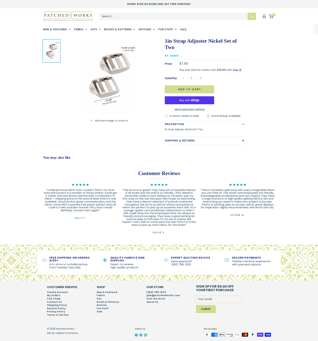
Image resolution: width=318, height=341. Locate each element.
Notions (145, 29)
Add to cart (189, 89)
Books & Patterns (118, 29)
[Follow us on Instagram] (140, 335)
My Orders (53, 295)
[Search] (252, 16)
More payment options (190, 109)
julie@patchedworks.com (163, 295)
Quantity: (171, 78)
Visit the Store (155, 298)
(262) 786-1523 (156, 292)
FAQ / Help (54, 298)
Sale (183, 29)
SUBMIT (206, 309)
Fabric (79, 29)
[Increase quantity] (200, 78)
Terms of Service (58, 315)
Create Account (57, 292)
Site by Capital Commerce (62, 333)
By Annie (172, 56)
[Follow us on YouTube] (145, 335)
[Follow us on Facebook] (136, 335)
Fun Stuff (165, 29)
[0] (271, 16)
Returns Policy (56, 308)
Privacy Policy (56, 311)
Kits (94, 29)
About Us (152, 302)
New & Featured (55, 29)
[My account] (264, 16)
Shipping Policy (57, 305)
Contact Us (54, 302)
